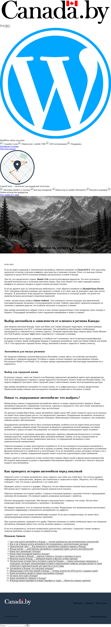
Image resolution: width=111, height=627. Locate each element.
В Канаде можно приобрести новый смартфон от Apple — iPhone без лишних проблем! (50, 580)
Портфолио (5, 146)
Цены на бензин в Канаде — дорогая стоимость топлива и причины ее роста (45, 556)
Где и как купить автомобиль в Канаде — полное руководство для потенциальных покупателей (54, 541)
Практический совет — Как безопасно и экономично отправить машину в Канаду (48, 546)
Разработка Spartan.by (98, 616)
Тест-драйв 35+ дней (9, 195)
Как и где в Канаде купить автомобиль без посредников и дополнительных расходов (49, 544)
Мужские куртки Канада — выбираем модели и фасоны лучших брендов (44, 558)
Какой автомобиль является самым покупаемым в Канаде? (37, 573)
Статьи (55, 237)
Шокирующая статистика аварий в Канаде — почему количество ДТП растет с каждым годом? (54, 571)
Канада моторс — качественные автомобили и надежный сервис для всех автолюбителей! (51, 549)
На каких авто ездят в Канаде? (24, 575)
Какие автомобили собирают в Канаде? (28, 578)
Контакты (78, 603)
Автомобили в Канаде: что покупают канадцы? (32, 568)
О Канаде (89, 603)
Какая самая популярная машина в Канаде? (30, 554)
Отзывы (15, 146)
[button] (2, 26)
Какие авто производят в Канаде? (25, 551)
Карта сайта (101, 603)
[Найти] (28, 625)
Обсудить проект (8, 149)
